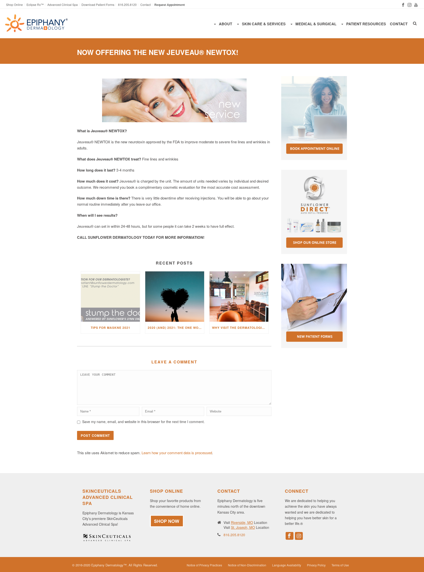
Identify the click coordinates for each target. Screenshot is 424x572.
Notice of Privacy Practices (204, 565)
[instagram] (299, 536)
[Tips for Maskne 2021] (110, 296)
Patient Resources (366, 24)
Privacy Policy (316, 565)
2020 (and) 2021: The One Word (175, 327)
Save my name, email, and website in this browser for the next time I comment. (143, 421)
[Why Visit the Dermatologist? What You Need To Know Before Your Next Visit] (239, 296)
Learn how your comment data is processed (177, 452)
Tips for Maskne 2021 (110, 327)
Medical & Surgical (315, 24)
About (225, 24)
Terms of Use (340, 565)
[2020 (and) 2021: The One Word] (174, 296)
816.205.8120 (234, 534)
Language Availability (286, 565)
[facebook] (289, 536)
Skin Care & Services (264, 24)
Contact (399, 24)
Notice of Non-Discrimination (247, 565)
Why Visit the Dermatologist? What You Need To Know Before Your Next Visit (240, 327)
